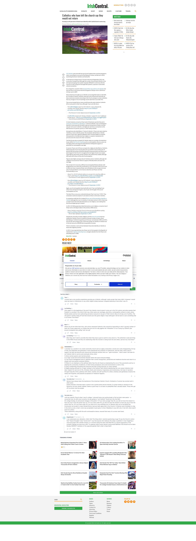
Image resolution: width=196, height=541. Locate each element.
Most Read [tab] (117, 17)
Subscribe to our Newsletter (68, 508)
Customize (97, 284)
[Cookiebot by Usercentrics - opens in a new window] (124, 256)
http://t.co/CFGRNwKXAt (83, 117)
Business (109, 503)
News (108, 501)
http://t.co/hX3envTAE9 (74, 212)
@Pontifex (72, 116)
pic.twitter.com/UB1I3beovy (75, 110)
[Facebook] (126, 5)
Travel (108, 509)
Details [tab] (89, 260)
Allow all (120, 284)
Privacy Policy (93, 511)
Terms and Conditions (95, 513)
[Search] (135, 11)
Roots (108, 511)
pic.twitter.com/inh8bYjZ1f (88, 212)
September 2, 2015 (95, 113)
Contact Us (92, 507)
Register (91, 515)
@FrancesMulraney (77, 24)
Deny (76, 284)
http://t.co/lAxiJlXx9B (81, 176)
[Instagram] (131, 5)
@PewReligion (74, 107)
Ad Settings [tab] (106, 260)
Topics (91, 503)
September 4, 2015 (95, 177)
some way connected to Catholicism (75, 123)
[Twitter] (128, 5)
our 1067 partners (75, 268)
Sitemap (91, 517)
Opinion (109, 505)
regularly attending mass (79, 231)
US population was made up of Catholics (93, 88)
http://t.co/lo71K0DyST (91, 108)
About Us (91, 505)
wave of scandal (96, 216)
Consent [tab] (72, 260)
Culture (109, 507)
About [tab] (124, 260)
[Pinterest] (134, 5)
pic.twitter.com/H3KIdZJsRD (95, 176)
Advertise (92, 509)
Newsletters (118, 5)
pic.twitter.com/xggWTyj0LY (98, 117)
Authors (91, 501)
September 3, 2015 (91, 119)
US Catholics (69, 73)
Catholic (74, 236)
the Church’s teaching (79, 142)
